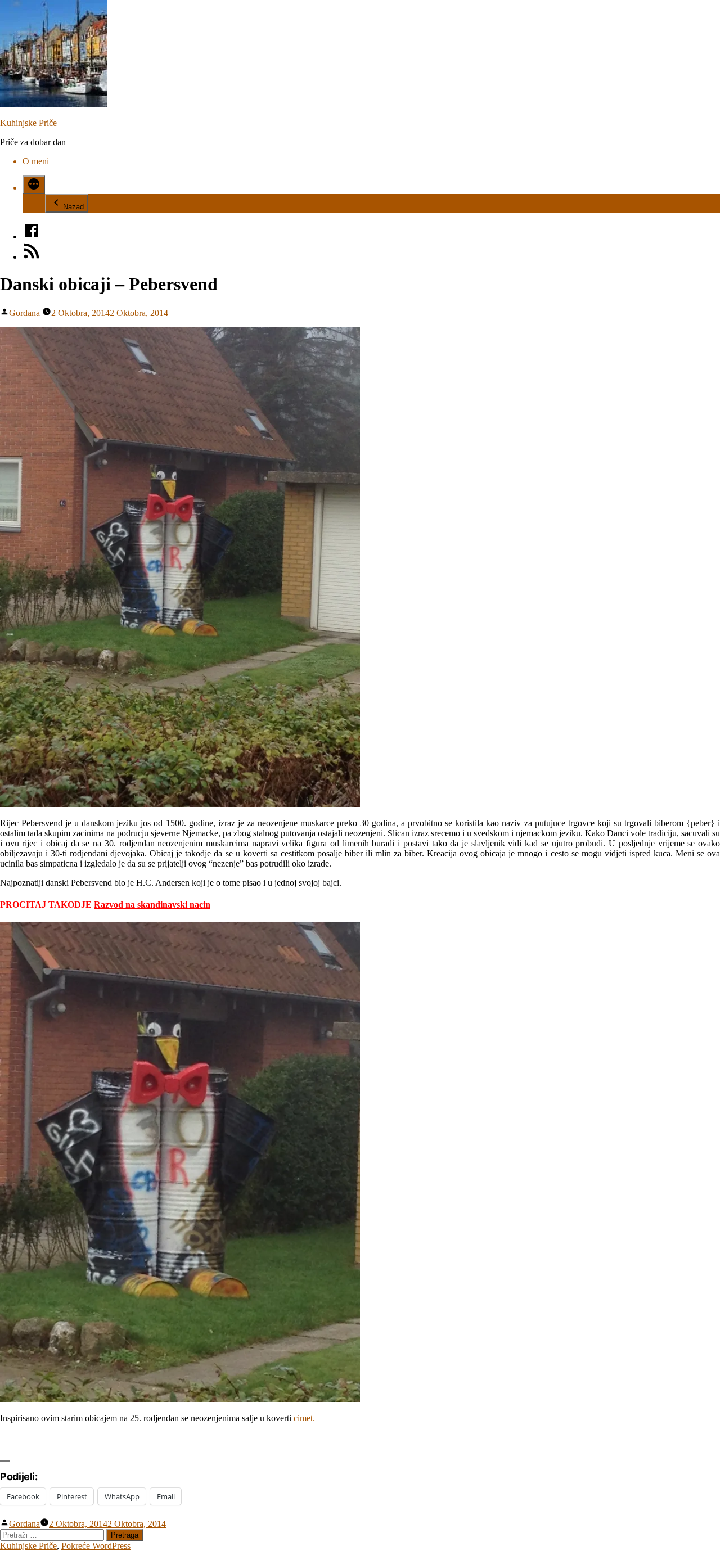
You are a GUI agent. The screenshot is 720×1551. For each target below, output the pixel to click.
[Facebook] (31, 236)
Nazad (73, 206)
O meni (35, 161)
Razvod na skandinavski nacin (152, 904)
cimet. (304, 1418)
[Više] (33, 184)
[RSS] (31, 256)
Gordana (24, 313)
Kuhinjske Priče (28, 123)
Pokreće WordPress (95, 1545)
